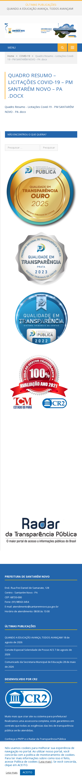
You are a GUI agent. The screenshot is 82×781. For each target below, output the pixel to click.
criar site (28, 716)
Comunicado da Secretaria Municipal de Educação (34, 662)
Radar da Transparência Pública (47, 739)
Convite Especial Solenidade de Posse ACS (40, 8)
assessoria (31, 721)
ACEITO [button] (27, 772)
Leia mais (45, 761)
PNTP (21, 739)
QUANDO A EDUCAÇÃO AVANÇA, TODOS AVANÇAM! (34, 637)
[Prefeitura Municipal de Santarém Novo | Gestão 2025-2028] (41, 30)
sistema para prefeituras (51, 716)
